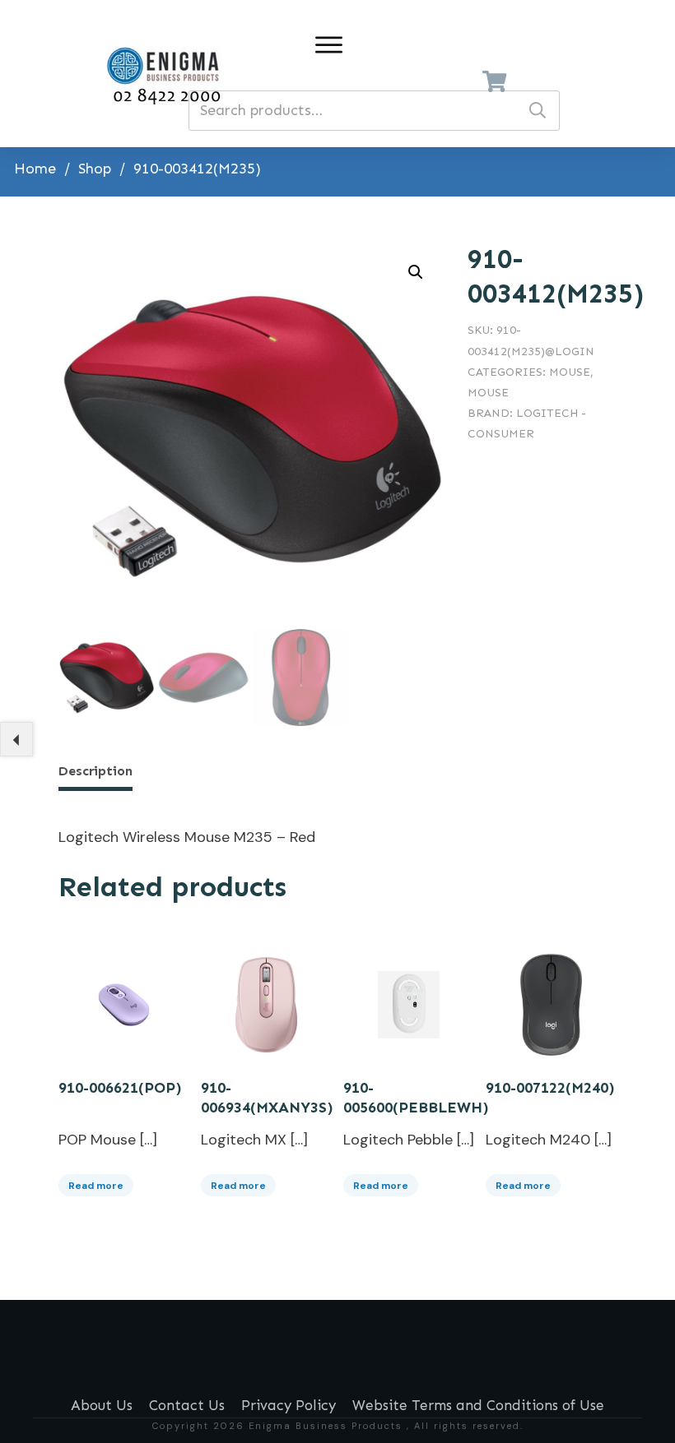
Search (537, 110)
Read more (95, 1185)
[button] (416, 272)
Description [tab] (95, 771)
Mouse (569, 372)
